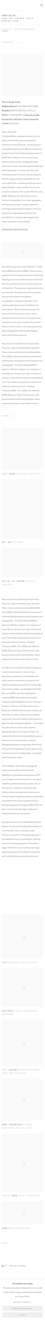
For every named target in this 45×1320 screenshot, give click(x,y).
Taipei (5, 31)
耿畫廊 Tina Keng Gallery (5, 5)
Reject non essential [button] (22, 1308)
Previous (9, 878)
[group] (22, 878)
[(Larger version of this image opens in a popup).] (22, 878)
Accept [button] (22, 1315)
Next (35, 878)
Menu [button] (41, 5)
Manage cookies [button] (22, 1302)
